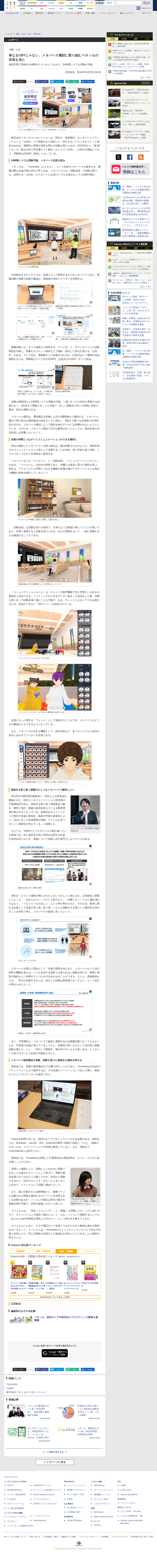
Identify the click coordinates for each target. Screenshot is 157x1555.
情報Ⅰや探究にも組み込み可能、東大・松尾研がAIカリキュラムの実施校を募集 (136, 321)
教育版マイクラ (54, 13)
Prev (12, 1276)
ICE (119, 1481)
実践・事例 (90, 13)
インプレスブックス (41, 1516)
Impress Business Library (43, 1494)
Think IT (10, 1485)
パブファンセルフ (128, 1503)
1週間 (135, 39)
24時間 (124, 39)
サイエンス (89, 1251)
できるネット (12, 1521)
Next (96, 1276)
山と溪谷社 (68, 1504)
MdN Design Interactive (103, 1517)
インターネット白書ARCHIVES (20, 1526)
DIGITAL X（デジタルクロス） (45, 1504)
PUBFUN (121, 1499)
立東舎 (70, 1499)
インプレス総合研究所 (16, 1494)
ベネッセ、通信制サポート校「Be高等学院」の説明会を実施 (88, 1431)
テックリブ (95, 1521)
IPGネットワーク (125, 1507)
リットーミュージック (76, 1485)
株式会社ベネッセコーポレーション (26, 1392)
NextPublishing (39, 1520)
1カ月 (147, 39)
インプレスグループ (119, 1537)
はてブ (59, 82)
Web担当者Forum (14, 1490)
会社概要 (104, 1537)
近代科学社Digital (74, 1520)
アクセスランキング (124, 35)
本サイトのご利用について (15, 1537)
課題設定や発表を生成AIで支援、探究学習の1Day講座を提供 (136, 343)
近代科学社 (68, 1517)
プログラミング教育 (73, 13)
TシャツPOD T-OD (75, 1494)
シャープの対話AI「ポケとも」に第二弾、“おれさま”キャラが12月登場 (136, 310)
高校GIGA (39, 13)
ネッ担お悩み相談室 (15, 1508)
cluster (10, 1388)
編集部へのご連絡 (68, 1537)
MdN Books (98, 1512)
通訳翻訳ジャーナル (102, 1494)
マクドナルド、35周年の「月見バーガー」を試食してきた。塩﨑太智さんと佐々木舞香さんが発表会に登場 (131, 282)
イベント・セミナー (107, 13)
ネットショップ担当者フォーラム (47, 1490)
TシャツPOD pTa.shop (131, 1511)
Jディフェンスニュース (103, 1490)
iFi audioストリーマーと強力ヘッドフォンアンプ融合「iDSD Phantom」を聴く (136, 134)
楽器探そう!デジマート (76, 1490)
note (74, 82)
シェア (43, 82)
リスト (30, 82)
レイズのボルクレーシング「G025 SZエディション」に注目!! (136, 102)
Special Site (120, 83)
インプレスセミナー (41, 1499)
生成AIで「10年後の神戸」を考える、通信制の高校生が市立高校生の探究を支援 (136, 332)
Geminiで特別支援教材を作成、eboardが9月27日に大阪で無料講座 (136, 364)
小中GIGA (27, 13)
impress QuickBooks (129, 1494)
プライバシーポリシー (88, 1537)
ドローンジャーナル (15, 1504)
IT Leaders (11, 1499)
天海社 (123, 1485)
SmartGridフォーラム (42, 1485)
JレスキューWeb (101, 1499)
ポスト (21, 82)
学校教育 (20, 1251)
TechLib (97, 1525)
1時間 (112, 39)
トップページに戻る (55, 1462)
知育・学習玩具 (43, 1251)
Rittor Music (69, 1481)
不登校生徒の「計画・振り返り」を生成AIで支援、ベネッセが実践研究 (136, 375)
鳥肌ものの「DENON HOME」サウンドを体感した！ (135, 113)
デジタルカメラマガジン (17, 1517)
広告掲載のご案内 (50, 1537)
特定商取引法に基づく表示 (142, 1537)
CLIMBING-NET (73, 1512)
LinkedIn (90, 82)
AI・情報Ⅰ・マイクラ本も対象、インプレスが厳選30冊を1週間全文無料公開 (136, 189)
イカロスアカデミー (102, 1504)
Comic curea (126, 1490)
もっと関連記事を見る (53, 1452)
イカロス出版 (96, 1481)
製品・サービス (126, 13)
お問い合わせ (34, 1537)
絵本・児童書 (66, 1251)
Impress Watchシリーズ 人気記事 (130, 244)
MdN (93, 1508)
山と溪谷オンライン (75, 1507)
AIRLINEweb (99, 1485)
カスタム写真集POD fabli (132, 1516)
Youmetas (11, 1384)
